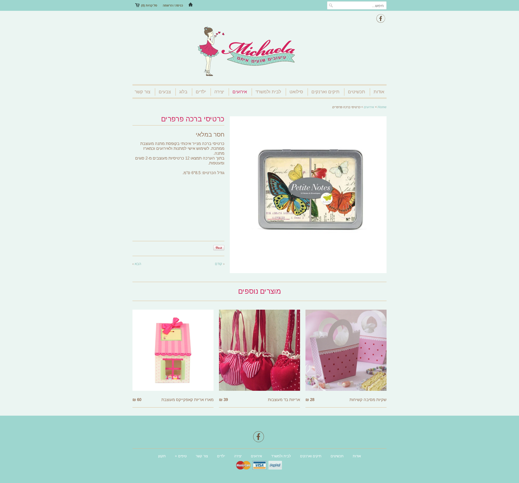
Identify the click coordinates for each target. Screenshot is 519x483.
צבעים (165, 91)
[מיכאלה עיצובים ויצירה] (259, 52)
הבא (138, 264)
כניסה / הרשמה (173, 5)
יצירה (219, 91)
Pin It (218, 247)
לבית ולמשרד (268, 91)
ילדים (201, 91)
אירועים (239, 91)
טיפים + (181, 456)
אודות (379, 91)
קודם (218, 264)
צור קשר (142, 91)
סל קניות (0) (149, 5)
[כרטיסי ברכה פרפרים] (308, 271)
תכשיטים (356, 91)
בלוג (183, 91)
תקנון (162, 456)
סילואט (296, 91)
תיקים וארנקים (325, 91)
